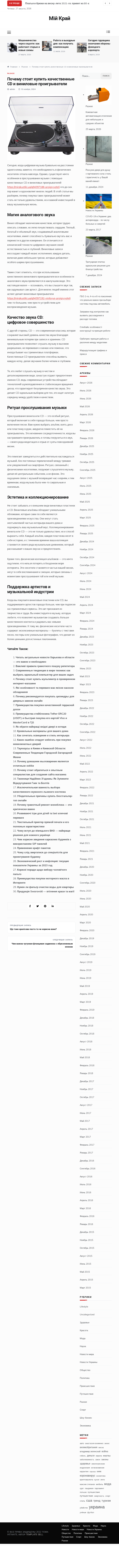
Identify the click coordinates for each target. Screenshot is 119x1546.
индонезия (85, 1467)
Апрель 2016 (86, 1200)
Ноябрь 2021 (86, 811)
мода (107, 1484)
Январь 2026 (86, 438)
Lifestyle (84, 1306)
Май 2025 (85, 501)
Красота (84, 1330)
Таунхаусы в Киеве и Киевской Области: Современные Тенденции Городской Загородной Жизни (42, 753)
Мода (82, 1338)
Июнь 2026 (85, 398)
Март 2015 (85, 1287)
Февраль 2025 (87, 525)
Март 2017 (85, 1136)
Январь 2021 (86, 859)
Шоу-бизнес (86, 1417)
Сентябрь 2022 (87, 732)
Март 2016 (85, 1208)
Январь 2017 (86, 1152)
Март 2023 (85, 684)
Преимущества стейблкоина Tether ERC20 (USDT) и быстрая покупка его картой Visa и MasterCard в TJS (40, 718)
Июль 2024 (85, 581)
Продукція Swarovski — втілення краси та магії (45, 891)
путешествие (94, 1492)
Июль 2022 (85, 747)
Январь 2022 (86, 795)
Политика (84, 1378)
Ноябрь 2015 (86, 1240)
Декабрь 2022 (87, 708)
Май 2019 (85, 986)
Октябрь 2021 (87, 819)
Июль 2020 (85, 890)
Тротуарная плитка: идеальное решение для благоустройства (98, 265)
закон (97, 1459)
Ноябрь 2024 (86, 549)
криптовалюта (86, 1479)
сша (89, 1500)
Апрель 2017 (86, 1129)
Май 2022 (85, 763)
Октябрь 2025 (87, 462)
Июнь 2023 (85, 668)
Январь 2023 (86, 700)
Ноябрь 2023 (86, 644)
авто (82, 1443)
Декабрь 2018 (87, 1017)
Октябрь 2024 (87, 557)
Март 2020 (85, 922)
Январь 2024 (86, 628)
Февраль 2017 (87, 1144)
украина (97, 1506)
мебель (99, 1484)
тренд (96, 1500)
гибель (83, 1456)
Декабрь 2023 (87, 636)
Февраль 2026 (87, 430)
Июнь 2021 (85, 835)
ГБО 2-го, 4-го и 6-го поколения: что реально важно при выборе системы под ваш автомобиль (96, 300)
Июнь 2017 (85, 1113)
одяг (82, 1488)
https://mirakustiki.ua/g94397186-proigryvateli (33, 186)
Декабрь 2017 (87, 1081)
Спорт (83, 1409)
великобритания (88, 1447)
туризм (106, 1500)
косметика (100, 1476)
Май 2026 (85, 406)
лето (102, 1479)
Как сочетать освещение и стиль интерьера (43, 735)
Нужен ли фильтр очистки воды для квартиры (45, 887)
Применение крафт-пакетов (34, 847)
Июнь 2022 (85, 755)
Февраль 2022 (87, 787)
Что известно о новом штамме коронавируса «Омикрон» (58, 3)
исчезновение (97, 1467)
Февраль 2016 (87, 1216)
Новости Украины (94, 210)
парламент (99, 1488)
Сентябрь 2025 (87, 470)
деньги (91, 1455)
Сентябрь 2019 (87, 954)
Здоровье (84, 1322)
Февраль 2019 (87, 1009)
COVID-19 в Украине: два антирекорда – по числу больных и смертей (98, 220)
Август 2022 (86, 739)
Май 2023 (85, 676)
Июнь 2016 (85, 1192)
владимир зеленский (90, 1451)
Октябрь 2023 (87, 652)
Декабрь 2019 (87, 938)
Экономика (85, 1425)
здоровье (85, 1463)
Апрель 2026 (86, 414)
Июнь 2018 (85, 1049)
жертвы (107, 1455)
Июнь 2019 (85, 978)
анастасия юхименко (94, 1443)
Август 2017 (86, 1105)
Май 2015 (85, 1271)
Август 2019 (86, 962)
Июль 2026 (85, 390)
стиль (82, 1501)
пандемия (89, 1488)
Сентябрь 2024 (87, 565)
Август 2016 (86, 1176)
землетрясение (98, 1464)
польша (83, 1492)
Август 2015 (86, 1256)
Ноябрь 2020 (86, 875)
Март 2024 (85, 612)
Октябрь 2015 (87, 1248)
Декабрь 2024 (87, 541)
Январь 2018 (86, 1073)
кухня (96, 1479)
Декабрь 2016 (87, 1160)
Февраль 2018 (87, 1065)
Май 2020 (85, 906)
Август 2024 (86, 573)
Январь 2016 (86, 1224)
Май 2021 (85, 843)
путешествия (86, 1495)
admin (12, 89)
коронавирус (87, 1475)
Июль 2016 (85, 1184)
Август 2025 (86, 478)
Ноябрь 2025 (86, 454)
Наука (83, 1346)
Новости (65, 1529)
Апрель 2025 (86, 509)
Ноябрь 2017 (86, 1089)
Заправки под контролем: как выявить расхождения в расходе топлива (94, 315)
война (105, 1451)
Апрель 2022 (86, 771)
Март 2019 (85, 1002)
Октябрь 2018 (87, 1033)
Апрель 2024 (86, 605)
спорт (107, 1496)
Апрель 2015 (86, 1279)
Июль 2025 (85, 485)
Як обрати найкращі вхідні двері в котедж (41, 726)
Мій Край (59, 18)
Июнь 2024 (85, 589)
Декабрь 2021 (87, 803)
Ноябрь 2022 (86, 716)
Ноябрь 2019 (86, 946)
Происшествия (87, 1386)
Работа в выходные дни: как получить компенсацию (29, 43)
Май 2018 (85, 1057)
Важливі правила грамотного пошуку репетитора (45, 666)
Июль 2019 (85, 970)
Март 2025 (85, 517)
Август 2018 (86, 1041)
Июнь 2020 (85, 898)
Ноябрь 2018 (86, 1025)
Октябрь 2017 (87, 1097)
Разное (11, 73)
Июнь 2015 (85, 1263)
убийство (84, 1508)
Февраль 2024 (87, 620)
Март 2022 (85, 779)
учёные (83, 1512)
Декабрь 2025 (87, 446)
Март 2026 (85, 422)
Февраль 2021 (87, 851)
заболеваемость (87, 1459)
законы (104, 1459)
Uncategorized (87, 1314)
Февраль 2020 (87, 930)
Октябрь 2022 (87, 724)
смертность (99, 1496)
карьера (93, 1472)
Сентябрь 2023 (87, 660)
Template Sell (34, 1534)
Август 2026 (86, 382)
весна (101, 1447)
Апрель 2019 (86, 994)
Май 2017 (85, 1121)
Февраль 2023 (87, 692)
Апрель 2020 (86, 914)
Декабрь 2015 (87, 1232)
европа (99, 1456)
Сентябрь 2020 (87, 882)
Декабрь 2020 (87, 866)
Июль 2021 (85, 827)
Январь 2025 (86, 533)
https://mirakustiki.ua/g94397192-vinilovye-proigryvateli (39, 298)
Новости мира (87, 1354)
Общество (85, 1370)
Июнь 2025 (85, 493)
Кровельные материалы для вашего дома (42, 731)
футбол (90, 1512)
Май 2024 (85, 597)
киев (99, 1471)
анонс (107, 1443)
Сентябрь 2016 (87, 1168)
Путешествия (86, 1393)
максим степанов (87, 1484)
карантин (84, 1471)
